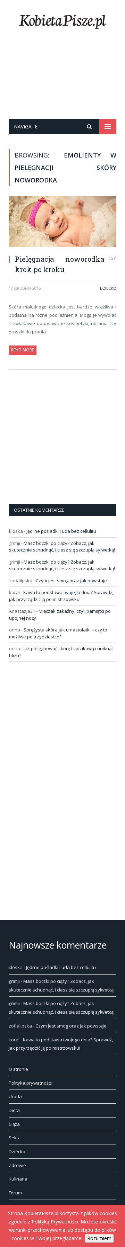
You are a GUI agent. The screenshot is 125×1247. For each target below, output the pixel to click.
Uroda (15, 1096)
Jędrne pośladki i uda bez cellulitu (61, 531)
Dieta (14, 1110)
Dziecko (108, 288)
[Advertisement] (62, 83)
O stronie (18, 1069)
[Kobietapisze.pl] (62, 20)
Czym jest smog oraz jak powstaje (71, 580)
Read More (22, 350)
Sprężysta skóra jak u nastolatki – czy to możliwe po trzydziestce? (58, 633)
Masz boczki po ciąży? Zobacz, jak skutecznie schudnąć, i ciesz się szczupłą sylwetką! (62, 546)
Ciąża (14, 1124)
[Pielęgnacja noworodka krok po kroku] (62, 222)
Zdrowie (17, 1165)
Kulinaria (18, 1179)
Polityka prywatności (30, 1083)
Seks (14, 1137)
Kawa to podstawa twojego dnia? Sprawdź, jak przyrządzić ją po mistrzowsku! (61, 595)
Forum (15, 1193)
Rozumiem (99, 1238)
